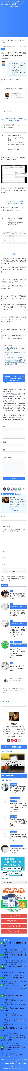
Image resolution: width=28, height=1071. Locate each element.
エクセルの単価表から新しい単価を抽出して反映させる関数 (17, 613)
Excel (4, 516)
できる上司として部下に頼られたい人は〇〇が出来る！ (17, 596)
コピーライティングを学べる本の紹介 (14, 1035)
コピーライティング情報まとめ (12, 1034)
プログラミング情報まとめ (11, 1043)
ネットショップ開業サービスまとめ (13, 951)
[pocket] (12, 489)
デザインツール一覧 (13, 926)
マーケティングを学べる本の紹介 (13, 1055)
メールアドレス (7, 434)
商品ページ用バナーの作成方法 (12, 1019)
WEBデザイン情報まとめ (10, 1014)
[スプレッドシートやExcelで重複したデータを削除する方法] (16, 489)
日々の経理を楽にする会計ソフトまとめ (15, 952)
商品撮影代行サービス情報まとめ (13, 975)
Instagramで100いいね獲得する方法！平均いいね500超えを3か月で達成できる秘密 (15, 362)
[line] (19, 489)
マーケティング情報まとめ (11, 1053)
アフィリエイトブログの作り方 (14, 357)
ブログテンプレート (13, 921)
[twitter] (4, 489)
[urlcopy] (23, 489)
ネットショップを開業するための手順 (14, 949)
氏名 (4, 426)
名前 (3, 551)
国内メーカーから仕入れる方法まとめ (14, 962)
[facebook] (8, 489)
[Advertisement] (14, 23)
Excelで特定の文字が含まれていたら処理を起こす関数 (17, 668)
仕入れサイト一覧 (13, 931)
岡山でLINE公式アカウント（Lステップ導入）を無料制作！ (18, 837)
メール (4, 557)
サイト (3, 564)
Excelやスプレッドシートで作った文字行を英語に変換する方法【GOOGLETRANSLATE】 (17, 653)
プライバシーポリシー (7, 1056)
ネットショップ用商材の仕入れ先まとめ (15, 961)
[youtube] (15, 510)
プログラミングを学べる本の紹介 (13, 1045)
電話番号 (5, 442)
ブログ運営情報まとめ (10, 999)
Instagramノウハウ (13, 916)
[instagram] (13, 510)
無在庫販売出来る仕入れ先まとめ (13, 964)
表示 (10, 111)
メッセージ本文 (7, 458)
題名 (4, 450)
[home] (17, 510)
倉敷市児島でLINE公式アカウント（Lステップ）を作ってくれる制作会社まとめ (18, 789)
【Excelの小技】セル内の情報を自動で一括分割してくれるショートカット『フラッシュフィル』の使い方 (17, 632)
